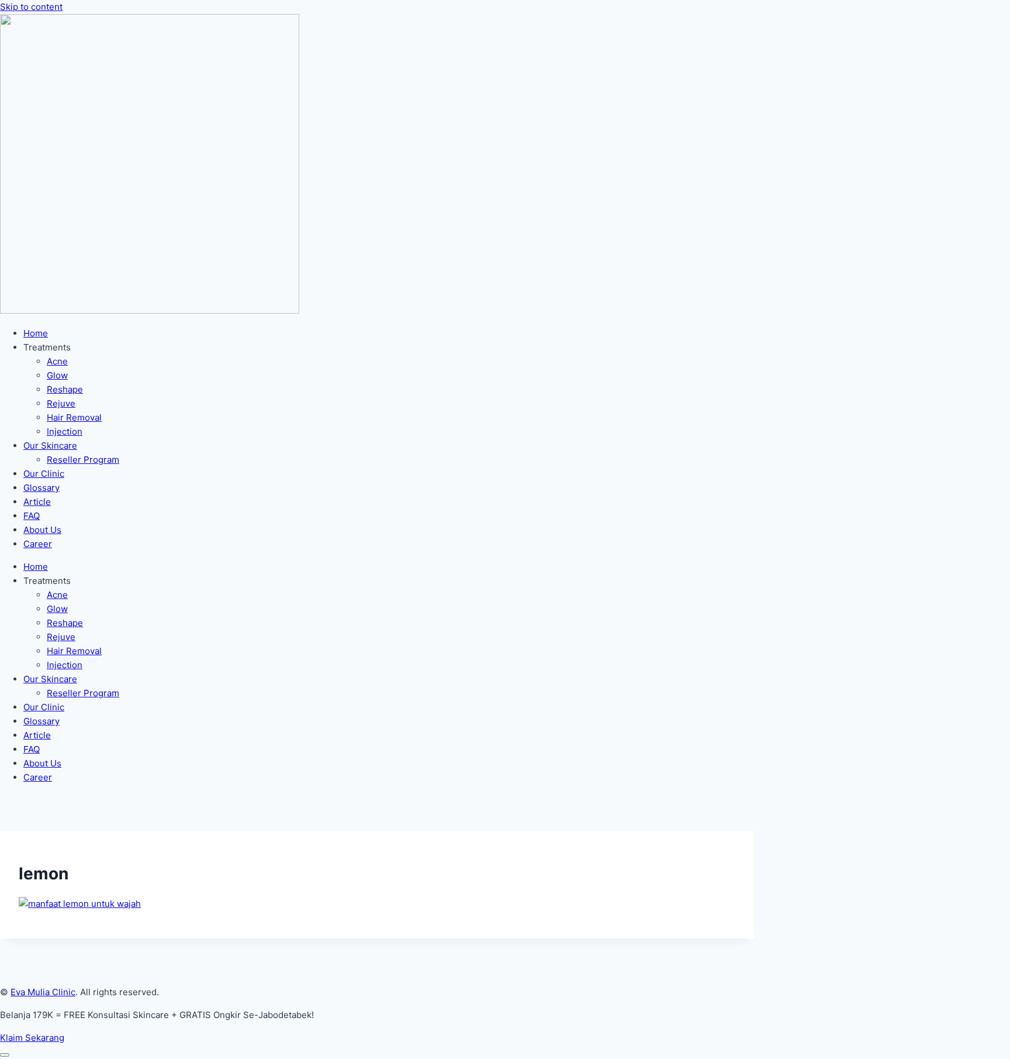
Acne (57, 361)
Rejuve (61, 403)
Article (37, 501)
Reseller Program (83, 459)
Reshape (65, 389)
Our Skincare (50, 445)
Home (35, 333)
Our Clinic (43, 473)
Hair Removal (74, 417)
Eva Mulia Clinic (43, 992)
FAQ (31, 515)
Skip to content (31, 6)
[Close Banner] (4, 1055)
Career (37, 543)
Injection (64, 431)
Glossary (41, 487)
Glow (57, 375)
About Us (42, 529)
